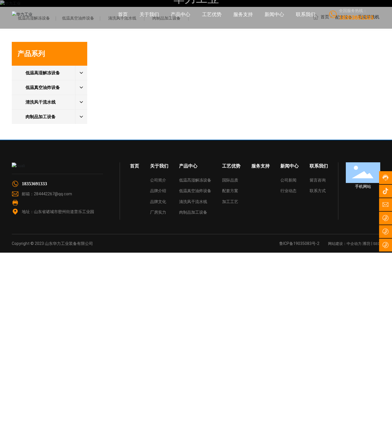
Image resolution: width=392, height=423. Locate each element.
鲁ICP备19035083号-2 (299, 243)
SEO (376, 243)
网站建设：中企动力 (345, 243)
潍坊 (366, 243)
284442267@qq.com (53, 194)
